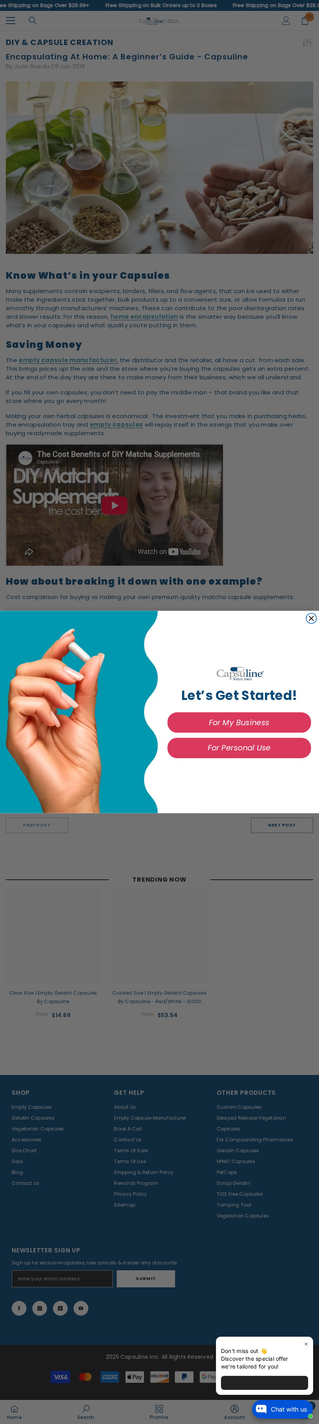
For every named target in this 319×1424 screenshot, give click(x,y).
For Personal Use (239, 748)
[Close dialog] (311, 618)
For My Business (239, 722)
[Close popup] (305, 1343)
